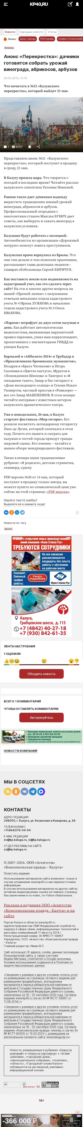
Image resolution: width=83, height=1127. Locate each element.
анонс (8, 528)
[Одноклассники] (11, 512)
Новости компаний (20, 751)
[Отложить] (30, 146)
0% (6, 661)
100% (44, 661)
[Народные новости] (70, 4)
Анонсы (9, 47)
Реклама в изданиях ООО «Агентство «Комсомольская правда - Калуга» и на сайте (39, 910)
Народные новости (31, 31)
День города (28, 38)
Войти (77, 4)
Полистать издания (17, 873)
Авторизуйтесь (41, 717)
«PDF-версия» (58, 492)
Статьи (52, 31)
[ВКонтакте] (6, 512)
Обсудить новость (41, 674)
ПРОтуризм (47, 38)
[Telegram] (22, 512)
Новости (10, 31)
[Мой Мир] (17, 512)
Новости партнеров (42, 1053)
